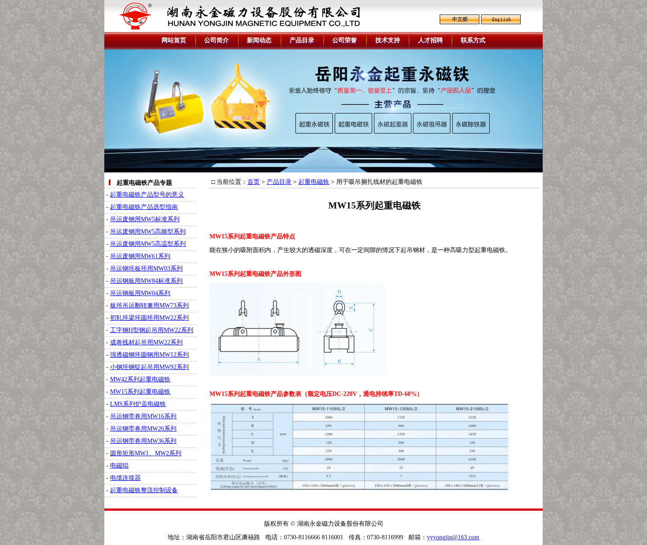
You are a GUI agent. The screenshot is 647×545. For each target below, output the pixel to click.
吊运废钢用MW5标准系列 (145, 219)
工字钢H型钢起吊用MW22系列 (151, 330)
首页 (253, 182)
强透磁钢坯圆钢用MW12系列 (149, 354)
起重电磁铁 (313, 182)
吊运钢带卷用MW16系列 (143, 416)
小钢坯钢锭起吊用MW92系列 (149, 367)
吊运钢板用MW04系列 (140, 293)
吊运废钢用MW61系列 (140, 256)
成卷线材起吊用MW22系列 (146, 342)
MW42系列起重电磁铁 (140, 379)
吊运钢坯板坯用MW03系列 (146, 268)
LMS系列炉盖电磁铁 (138, 404)
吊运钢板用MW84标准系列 (146, 281)
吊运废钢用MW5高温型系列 (148, 244)
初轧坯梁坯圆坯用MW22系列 (149, 318)
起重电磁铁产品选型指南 (144, 207)
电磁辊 (119, 465)
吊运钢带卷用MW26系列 (143, 428)
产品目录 (279, 182)
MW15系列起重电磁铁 (140, 391)
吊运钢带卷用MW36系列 (143, 441)
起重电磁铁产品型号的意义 (147, 194)
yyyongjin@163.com (453, 537)
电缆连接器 (125, 478)
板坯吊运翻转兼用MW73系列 (149, 305)
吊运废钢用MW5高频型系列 (148, 231)
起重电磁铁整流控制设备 (144, 490)
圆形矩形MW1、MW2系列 (145, 453)
